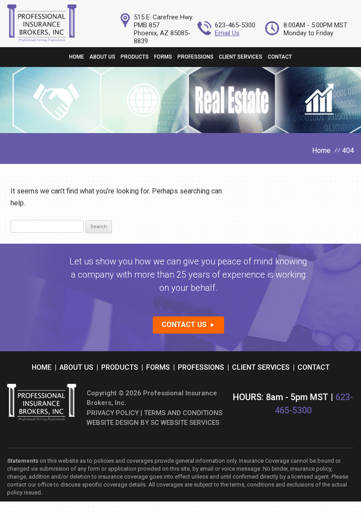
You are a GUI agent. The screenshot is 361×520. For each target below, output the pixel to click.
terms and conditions (183, 413)
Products (135, 57)
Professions (195, 57)
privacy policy (113, 413)
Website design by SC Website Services (153, 423)
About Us (102, 57)
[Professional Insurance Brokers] (41, 39)
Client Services (240, 57)
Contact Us (184, 324)
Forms (163, 57)
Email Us (227, 33)
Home (76, 57)
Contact (280, 57)
